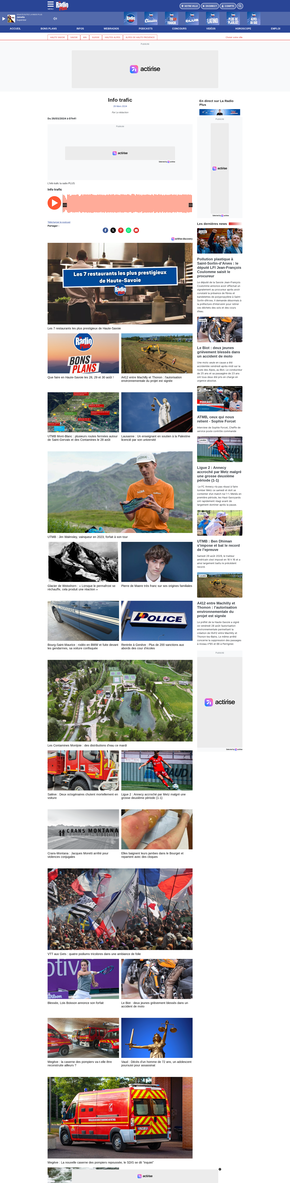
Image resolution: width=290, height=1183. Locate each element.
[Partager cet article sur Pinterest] (120, 231)
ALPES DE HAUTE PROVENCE (140, 37)
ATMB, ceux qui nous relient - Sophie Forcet (216, 419)
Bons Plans (49, 28)
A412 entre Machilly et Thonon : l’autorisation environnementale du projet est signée (217, 609)
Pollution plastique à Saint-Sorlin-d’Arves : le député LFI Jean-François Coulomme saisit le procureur (219, 267)
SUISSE (95, 37)
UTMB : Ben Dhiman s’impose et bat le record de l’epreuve (218, 545)
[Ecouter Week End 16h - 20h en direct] (219, 111)
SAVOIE (74, 37)
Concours (179, 28)
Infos (80, 28)
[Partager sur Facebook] (104, 231)
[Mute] (55, 18)
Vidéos (211, 28)
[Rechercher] (240, 6)
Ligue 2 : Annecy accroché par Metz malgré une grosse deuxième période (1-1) (219, 474)
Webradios (111, 28)
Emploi (275, 28)
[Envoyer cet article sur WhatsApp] (127, 231)
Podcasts (146, 28)
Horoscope (243, 28)
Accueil (15, 28)
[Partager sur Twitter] (112, 231)
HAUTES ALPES (112, 37)
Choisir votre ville (234, 37)
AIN (85, 37)
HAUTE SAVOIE (57, 37)
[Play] (4, 19)
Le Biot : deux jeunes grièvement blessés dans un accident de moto (218, 352)
